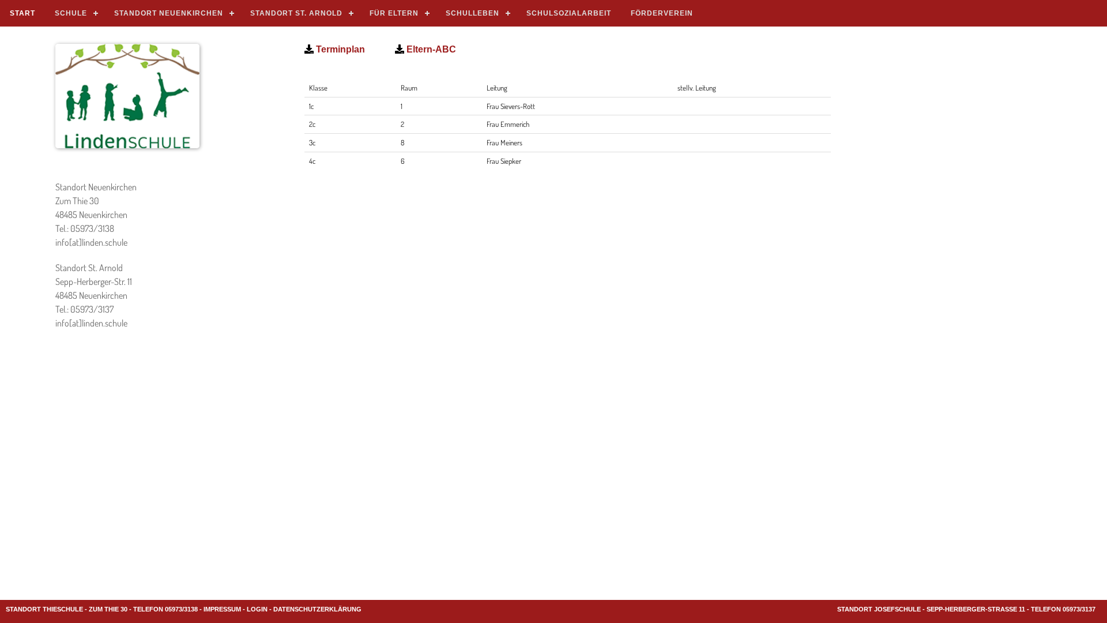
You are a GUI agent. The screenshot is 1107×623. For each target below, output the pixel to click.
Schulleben (472, 13)
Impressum (222, 609)
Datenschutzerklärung (317, 609)
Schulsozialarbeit (568, 13)
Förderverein (662, 13)
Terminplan (339, 49)
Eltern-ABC (430, 49)
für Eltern (394, 13)
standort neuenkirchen (168, 13)
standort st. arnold (296, 13)
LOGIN (257, 609)
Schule (71, 13)
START (22, 13)
